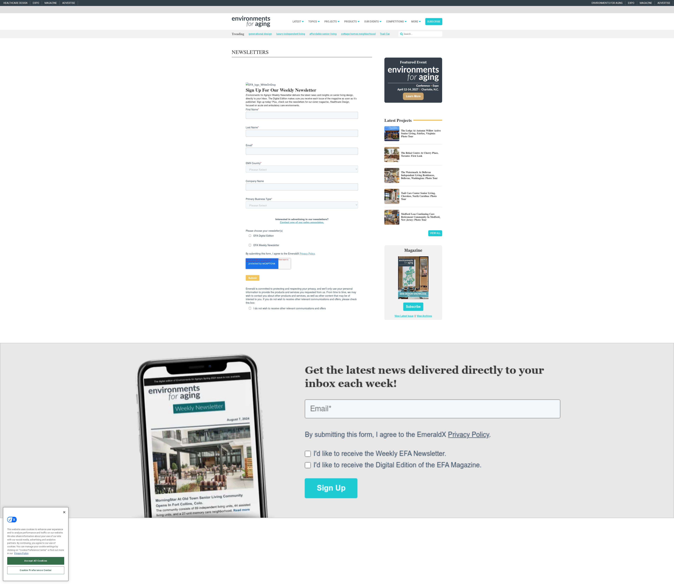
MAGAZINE (51, 3)
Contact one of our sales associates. (302, 222)
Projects (330, 21)
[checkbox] (302, 309)
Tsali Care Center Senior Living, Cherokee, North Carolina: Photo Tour (419, 196)
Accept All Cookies (35, 560)
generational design (260, 33)
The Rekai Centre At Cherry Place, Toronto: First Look (419, 154)
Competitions (395, 21)
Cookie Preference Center (36, 570)
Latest (297, 21)
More (414, 21)
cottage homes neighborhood (358, 33)
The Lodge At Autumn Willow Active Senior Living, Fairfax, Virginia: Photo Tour (421, 133)
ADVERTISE (68, 3)
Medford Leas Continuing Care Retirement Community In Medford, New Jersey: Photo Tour (420, 217)
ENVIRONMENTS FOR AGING (607, 3)
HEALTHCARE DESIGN (15, 3)
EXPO (36, 3)
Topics (312, 21)
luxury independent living (290, 33)
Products (350, 21)
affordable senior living (323, 33)
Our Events (371, 21)
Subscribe (433, 21)
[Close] (64, 512)
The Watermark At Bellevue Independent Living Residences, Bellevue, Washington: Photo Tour (419, 175)
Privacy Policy (307, 253)
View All (435, 233)
